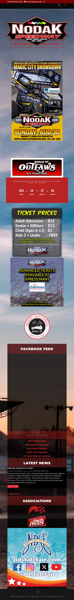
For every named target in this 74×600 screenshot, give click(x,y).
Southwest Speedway (38, 448)
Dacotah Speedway (38, 440)
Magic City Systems (41, 596)
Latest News (37, 463)
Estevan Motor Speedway (38, 444)
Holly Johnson (16, 471)
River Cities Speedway (38, 452)
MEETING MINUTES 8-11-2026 (20, 468)
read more (13, 486)
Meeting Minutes (40, 471)
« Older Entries (14, 493)
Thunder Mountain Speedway (38, 456)
